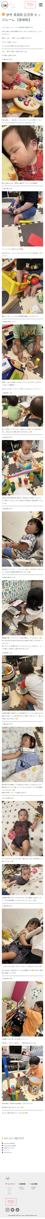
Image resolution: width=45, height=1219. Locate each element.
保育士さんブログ (9, 1148)
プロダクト (10, 1193)
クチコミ (9, 1192)
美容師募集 (33, 1187)
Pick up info (8, 1152)
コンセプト (10, 1188)
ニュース (6, 1150)
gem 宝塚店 (21, 1188)
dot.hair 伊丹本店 (9, 1143)
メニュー (9, 1190)
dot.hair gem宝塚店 (10, 1145)
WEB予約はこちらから (30, 4)
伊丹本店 (21, 1187)
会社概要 (33, 1188)
